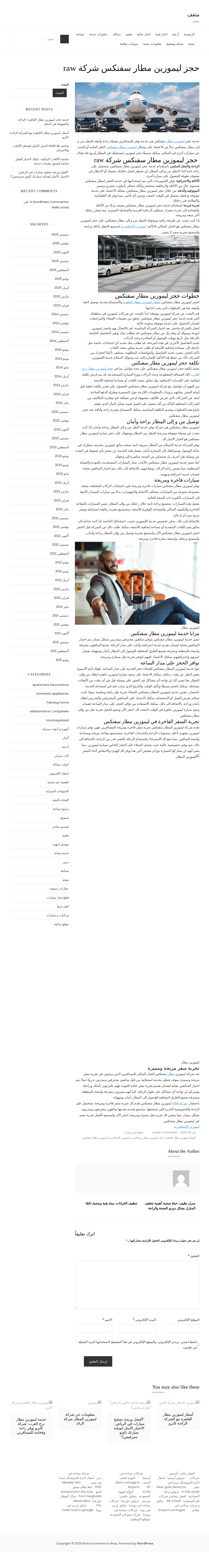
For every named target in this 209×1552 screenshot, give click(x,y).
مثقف (193, 14)
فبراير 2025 (61, 305)
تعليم (129, 34)
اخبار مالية (143, 34)
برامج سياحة (61, 809)
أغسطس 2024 (59, 341)
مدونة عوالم (62, 943)
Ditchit (55, 943)
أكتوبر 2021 (61, 633)
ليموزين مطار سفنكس (121, 147)
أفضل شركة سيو (33, 943)
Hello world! (60, 207)
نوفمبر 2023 (61, 420)
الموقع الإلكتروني (188, 1319)
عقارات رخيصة (59, 888)
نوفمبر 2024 (60, 323)
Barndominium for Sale (58, 966)
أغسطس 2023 (59, 447)
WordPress (145, 1543)
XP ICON (146, 1489)
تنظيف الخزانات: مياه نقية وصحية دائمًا (111, 1203)
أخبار (66, 738)
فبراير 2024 (61, 394)
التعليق (193, 1256)
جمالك (116, 34)
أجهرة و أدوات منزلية (55, 729)
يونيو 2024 (62, 358)
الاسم (107, 1319)
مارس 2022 (61, 589)
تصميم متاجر (60, 826)
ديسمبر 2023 (60, 412)
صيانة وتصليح (174, 43)
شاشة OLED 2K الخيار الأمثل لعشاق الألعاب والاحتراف (41, 148)
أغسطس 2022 (59, 553)
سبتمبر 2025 (60, 261)
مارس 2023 (61, 491)
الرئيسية (189, 34)
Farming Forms (58, 702)
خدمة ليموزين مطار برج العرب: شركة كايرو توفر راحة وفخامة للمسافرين (31, 1426)
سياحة (80, 34)
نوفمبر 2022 (61, 527)
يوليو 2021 (62, 660)
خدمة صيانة (61, 853)
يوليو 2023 (62, 456)
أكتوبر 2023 (61, 429)
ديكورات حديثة (98, 34)
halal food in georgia (77, 1510)
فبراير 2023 (61, 500)
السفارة (15, 943)
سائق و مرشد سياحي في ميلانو (178, 1505)
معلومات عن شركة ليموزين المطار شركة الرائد (80, 1418)
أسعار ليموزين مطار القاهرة (141, 302)
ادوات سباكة (61, 764)
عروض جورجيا (130, 1501)
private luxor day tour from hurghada (81, 1493)
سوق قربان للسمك (23, 943)
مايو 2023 (62, 473)
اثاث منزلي (61, 755)
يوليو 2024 (62, 349)
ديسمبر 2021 (60, 615)
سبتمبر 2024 (60, 332)
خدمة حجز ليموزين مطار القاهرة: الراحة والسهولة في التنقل (43, 121)
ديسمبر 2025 (60, 234)
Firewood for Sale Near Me (20, 966)
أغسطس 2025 (59, 270)
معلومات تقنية (152, 43)
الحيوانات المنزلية (57, 791)
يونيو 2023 (62, 465)
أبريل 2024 (61, 376)
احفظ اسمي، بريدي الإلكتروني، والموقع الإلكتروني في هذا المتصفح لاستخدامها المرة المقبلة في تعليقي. (138, 1344)
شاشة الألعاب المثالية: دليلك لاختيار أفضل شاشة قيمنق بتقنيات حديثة (42, 161)
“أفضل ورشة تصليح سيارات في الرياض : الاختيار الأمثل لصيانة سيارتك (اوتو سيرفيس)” (39, 174)
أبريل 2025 (61, 287)
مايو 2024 (62, 367)
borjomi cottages (171, 1510)
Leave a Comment (163, 1132)
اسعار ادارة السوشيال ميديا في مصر (178, 1482)
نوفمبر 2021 (61, 624)
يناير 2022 (62, 607)
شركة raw (179, 1103)
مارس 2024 (61, 385)
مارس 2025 (61, 296)
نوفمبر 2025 (60, 243)
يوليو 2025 (62, 278)
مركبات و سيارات (57, 915)
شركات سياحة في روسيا (129, 1503)
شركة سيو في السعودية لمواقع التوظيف (130, 1516)
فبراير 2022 (61, 598)
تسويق (64, 817)
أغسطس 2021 (59, 651)
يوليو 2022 (62, 562)
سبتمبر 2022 (60, 544)
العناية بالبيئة (61, 800)
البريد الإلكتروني (144, 1319)
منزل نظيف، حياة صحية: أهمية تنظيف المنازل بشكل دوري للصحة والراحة (170, 1206)
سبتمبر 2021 (61, 642)
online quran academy (44, 943)
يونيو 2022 (62, 571)
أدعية (175, 34)
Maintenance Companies (49, 711)
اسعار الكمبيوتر (59, 773)
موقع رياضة (61, 924)
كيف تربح (63, 906)
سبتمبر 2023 (60, 438)
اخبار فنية (161, 34)
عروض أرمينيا (176, 1478)
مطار (171, 1074)
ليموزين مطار (175, 141)
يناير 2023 (62, 509)
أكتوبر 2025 (61, 252)
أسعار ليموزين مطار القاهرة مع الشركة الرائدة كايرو (39, 135)
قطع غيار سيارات (133, 1132)
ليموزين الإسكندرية (133, 226)
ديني (66, 862)
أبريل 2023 (62, 482)
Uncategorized (57, 720)
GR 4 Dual (173, 1501)
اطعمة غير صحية (58, 782)
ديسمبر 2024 (60, 314)
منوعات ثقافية (129, 43)
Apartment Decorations (50, 685)
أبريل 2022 (62, 580)
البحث (65, 84)
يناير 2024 (62, 403)
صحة (191, 43)
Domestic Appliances (53, 693)
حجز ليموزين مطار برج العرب (147, 1138)
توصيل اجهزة (60, 844)
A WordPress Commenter (49, 202)
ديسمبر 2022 (60, 518)
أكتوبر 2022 (61, 536)
